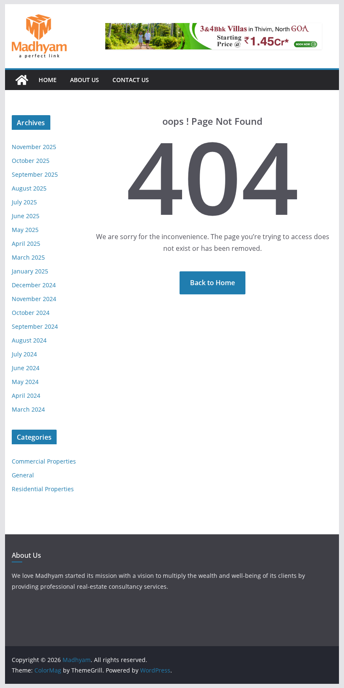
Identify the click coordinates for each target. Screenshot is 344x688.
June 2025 (25, 216)
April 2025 (26, 243)
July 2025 (24, 202)
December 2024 (34, 285)
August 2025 (29, 188)
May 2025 (25, 230)
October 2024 (31, 313)
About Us (84, 80)
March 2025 (28, 257)
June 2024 (25, 368)
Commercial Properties (44, 461)
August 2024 (29, 340)
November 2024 (34, 299)
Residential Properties (43, 489)
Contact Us (130, 80)
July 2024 (24, 354)
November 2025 (34, 147)
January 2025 (30, 271)
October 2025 (31, 161)
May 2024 (25, 382)
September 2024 (35, 326)
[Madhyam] (22, 80)
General (23, 475)
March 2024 (28, 409)
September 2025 (35, 174)
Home (48, 80)
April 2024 (26, 395)
